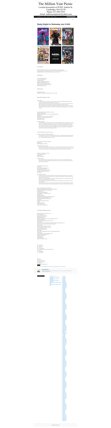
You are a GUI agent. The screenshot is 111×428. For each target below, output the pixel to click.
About (52, 16)
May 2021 (64, 331)
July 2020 (64, 334)
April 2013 (64, 413)
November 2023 (65, 306)
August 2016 (64, 376)
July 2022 (64, 320)
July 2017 (64, 367)
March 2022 (64, 324)
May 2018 (64, 358)
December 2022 (65, 316)
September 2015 (65, 386)
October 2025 (64, 286)
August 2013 (64, 409)
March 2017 (64, 371)
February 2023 (64, 314)
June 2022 (64, 321)
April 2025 (64, 291)
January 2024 (64, 304)
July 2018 (64, 356)
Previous (38, 19)
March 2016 (64, 381)
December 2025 (65, 284)
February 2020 (64, 339)
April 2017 (64, 370)
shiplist (45, 266)
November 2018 (65, 352)
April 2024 (64, 302)
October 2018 (64, 353)
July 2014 (64, 399)
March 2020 (64, 338)
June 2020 (64, 335)
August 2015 (64, 387)
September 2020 (65, 332)
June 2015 (64, 389)
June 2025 (64, 289)
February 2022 (64, 325)
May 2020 (64, 336)
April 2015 (64, 391)
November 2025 (65, 285)
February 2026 (64, 282)
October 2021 (64, 329)
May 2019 (64, 347)
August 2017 (64, 366)
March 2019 (64, 349)
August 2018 (64, 355)
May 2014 (64, 401)
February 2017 (64, 372)
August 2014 (64, 398)
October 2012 (64, 418)
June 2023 (64, 310)
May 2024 (64, 301)
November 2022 (65, 317)
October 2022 (64, 318)
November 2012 (65, 417)
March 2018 (64, 360)
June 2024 (64, 300)
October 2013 (64, 407)
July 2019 (64, 345)
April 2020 (64, 337)
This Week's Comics (51, 266)
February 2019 (64, 350)
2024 (43, 266)
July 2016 (64, 377)
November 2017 (65, 363)
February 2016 (64, 382)
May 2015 (64, 390)
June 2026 (64, 278)
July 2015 (64, 388)
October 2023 (64, 307)
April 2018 (64, 359)
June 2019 (64, 346)
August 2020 (64, 333)
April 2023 (64, 312)
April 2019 (64, 348)
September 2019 (65, 343)
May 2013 (64, 412)
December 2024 (65, 295)
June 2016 (64, 378)
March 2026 (64, 281)
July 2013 (64, 410)
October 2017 (64, 364)
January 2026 (64, 283)
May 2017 (64, 369)
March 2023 (64, 313)
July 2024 (64, 299)
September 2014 (65, 397)
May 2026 (64, 279)
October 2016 (64, 374)
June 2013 (64, 411)
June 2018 (64, 357)
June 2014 (64, 400)
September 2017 (65, 365)
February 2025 (64, 293)
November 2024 (65, 296)
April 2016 (64, 380)
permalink (64, 266)
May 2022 (64, 322)
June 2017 (64, 368)
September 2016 (65, 375)
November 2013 (65, 406)
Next (73, 19)
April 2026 (64, 280)
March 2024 (64, 303)
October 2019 (64, 342)
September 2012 (65, 419)
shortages (47, 266)
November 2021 (65, 328)
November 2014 (65, 395)
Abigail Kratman (57, 266)
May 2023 (64, 311)
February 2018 (64, 361)
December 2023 (65, 305)
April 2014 (64, 402)
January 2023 (64, 315)
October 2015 (64, 385)
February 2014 (64, 404)
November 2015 (65, 384)
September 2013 (65, 408)
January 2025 (64, 294)
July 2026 (64, 277)
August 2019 (64, 344)
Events (45, 16)
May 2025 (64, 290)
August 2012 (64, 420)
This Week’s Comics (40, 16)
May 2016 (64, 379)
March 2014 (64, 403)
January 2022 (64, 326)
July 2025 (64, 288)
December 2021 (65, 327)
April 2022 (64, 323)
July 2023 (64, 309)
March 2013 (64, 414)
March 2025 (64, 292)
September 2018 (65, 354)
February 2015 (64, 393)
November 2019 (65, 341)
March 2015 (64, 392)
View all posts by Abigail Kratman (46, 271)
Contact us (48, 16)
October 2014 (64, 396)
